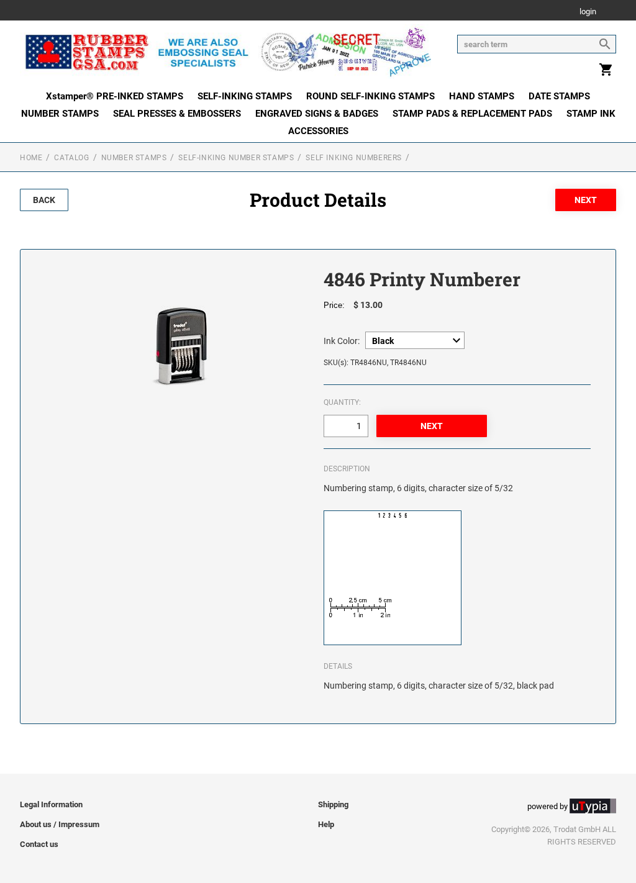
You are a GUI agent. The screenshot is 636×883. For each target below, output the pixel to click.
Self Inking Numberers (354, 157)
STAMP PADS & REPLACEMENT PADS (472, 113)
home (31, 157)
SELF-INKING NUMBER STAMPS (236, 157)
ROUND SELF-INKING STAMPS (370, 96)
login (587, 12)
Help (326, 824)
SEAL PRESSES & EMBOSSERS (177, 113)
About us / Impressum (59, 824)
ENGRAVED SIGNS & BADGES (316, 113)
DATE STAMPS (559, 96)
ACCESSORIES (318, 131)
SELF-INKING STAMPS (245, 96)
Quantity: (342, 402)
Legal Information (51, 804)
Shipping (333, 804)
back (44, 200)
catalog (71, 157)
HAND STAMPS (481, 96)
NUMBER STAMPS (60, 113)
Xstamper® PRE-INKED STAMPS (114, 96)
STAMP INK (591, 113)
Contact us (39, 844)
